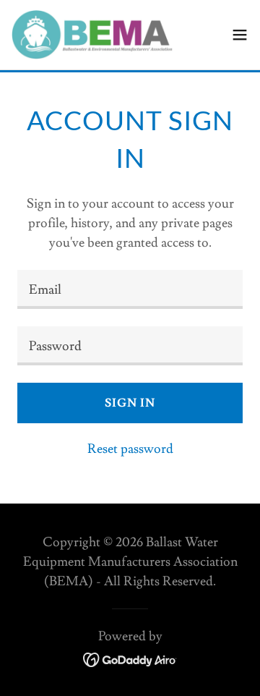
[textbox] (130, 289)
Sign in (130, 403)
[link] (92, 35)
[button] (239, 34)
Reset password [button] (130, 449)
